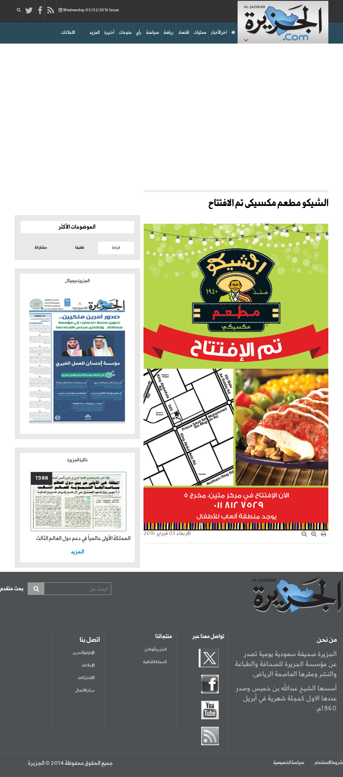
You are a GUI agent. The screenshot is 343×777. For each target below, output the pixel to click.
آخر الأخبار (219, 33)
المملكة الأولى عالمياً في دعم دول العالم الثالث (83, 538)
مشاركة (41, 248)
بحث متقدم (11, 589)
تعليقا (79, 248)
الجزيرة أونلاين (155, 649)
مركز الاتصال (85, 690)
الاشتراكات (86, 678)
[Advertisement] (171, 114)
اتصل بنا (89, 640)
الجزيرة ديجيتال (77, 281)
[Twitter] (29, 11)
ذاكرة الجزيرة (77, 460)
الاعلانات (68, 33)
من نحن (327, 640)
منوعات (125, 33)
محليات (200, 33)
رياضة (169, 33)
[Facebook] (40, 11)
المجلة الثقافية (154, 662)
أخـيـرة (109, 33)
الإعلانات (88, 665)
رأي (138, 33)
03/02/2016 (91, 10)
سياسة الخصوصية (288, 763)
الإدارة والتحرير (84, 653)
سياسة (152, 33)
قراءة (116, 248)
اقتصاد (183, 33)
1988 (41, 478)
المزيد (95, 33)
